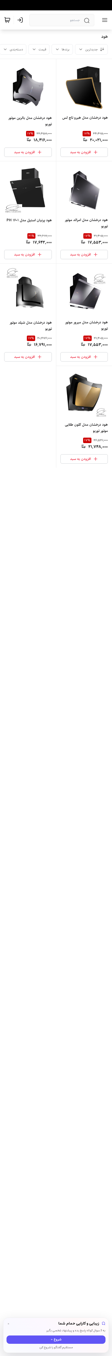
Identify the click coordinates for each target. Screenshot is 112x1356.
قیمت (42, 49)
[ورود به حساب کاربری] (21, 20)
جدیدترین (91, 49)
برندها (66, 49)
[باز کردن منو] (103, 20)
